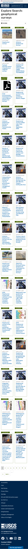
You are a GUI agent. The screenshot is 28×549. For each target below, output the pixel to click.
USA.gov (3, 503)
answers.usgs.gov (5, 544)
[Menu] (25, 6)
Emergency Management (7, 514)
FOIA (2, 485)
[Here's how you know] (14, 2)
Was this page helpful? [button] (16, 547)
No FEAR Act (4, 500)
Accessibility (4, 482)
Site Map (3, 494)
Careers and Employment (7, 508)
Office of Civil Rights (6, 517)
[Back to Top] (23, 544)
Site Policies (4, 488)
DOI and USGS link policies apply (9, 497)
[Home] (5, 7)
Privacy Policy (4, 491)
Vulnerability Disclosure (7, 505)
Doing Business (5, 511)
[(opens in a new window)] (3, 538)
